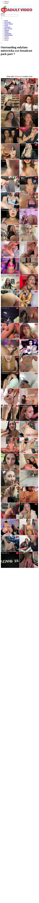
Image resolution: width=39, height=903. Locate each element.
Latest (6, 25)
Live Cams (7, 22)
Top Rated (7, 27)
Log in (6, 3)
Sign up (6, 1)
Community (7, 33)
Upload (6, 36)
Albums (6, 30)
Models (6, 32)
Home (6, 20)
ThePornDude (8, 35)
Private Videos (8, 24)
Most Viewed (8, 28)
